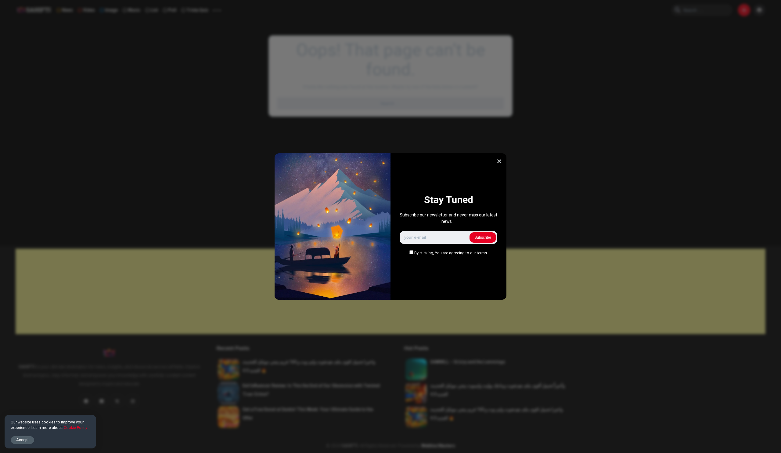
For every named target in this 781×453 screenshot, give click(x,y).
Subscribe (482, 237)
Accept (22, 439)
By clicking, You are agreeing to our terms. (451, 253)
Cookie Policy (75, 427)
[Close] (499, 161)
